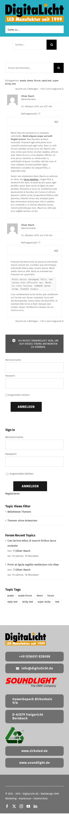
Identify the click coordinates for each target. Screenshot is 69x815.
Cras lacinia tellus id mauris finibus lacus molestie (31, 543)
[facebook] (7, 806)
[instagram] (21, 806)
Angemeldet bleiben (19, 395)
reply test (46, 80)
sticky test (27, 601)
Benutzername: (13, 360)
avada (23, 80)
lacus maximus (31, 179)
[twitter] (14, 806)
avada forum (25, 595)
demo (30, 80)
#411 (56, 121)
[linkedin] (35, 806)
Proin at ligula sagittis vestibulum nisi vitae (33, 564)
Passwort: (10, 375)
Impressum (25, 798)
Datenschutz (41, 798)
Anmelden (26, 407)
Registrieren (12, 493)
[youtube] (28, 806)
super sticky (44, 601)
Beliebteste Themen (19, 511)
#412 (56, 250)
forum (37, 80)
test (14, 83)
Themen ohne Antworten (22, 520)
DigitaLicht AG (30, 793)
